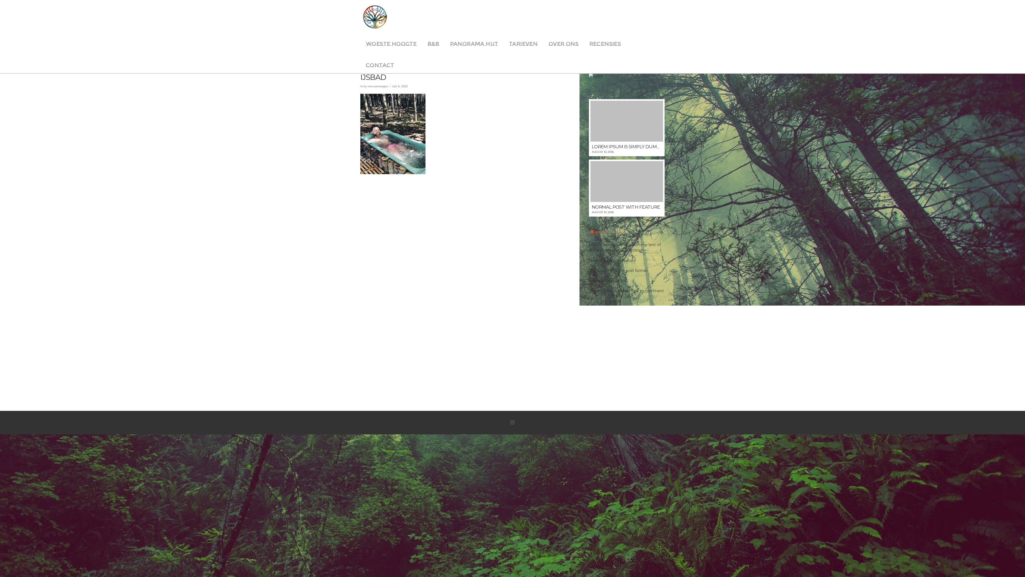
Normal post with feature (612, 260)
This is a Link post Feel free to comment (626, 290)
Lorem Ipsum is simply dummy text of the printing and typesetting (625, 247)
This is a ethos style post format (618, 270)
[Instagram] (512, 422)
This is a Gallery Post (607, 280)
